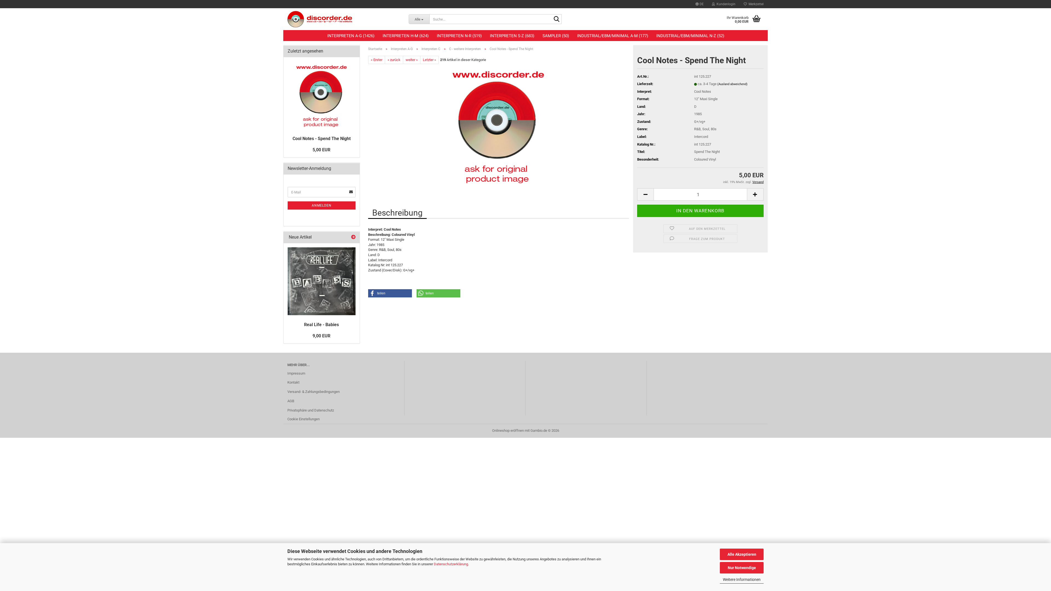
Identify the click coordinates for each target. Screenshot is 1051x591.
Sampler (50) (555, 35)
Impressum (296, 373)
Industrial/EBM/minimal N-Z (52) (690, 35)
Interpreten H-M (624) (406, 35)
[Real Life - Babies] (322, 281)
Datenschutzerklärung (451, 564)
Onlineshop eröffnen (508, 430)
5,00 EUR (321, 149)
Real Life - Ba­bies (321, 324)
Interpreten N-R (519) (459, 35)
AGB (290, 401)
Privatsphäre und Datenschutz (310, 410)
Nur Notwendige (742, 568)
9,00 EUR (321, 335)
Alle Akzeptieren (741, 554)
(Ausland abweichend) (732, 84)
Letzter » (429, 60)
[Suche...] (556, 19)
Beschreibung (397, 213)
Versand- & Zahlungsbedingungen (313, 392)
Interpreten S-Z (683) (512, 35)
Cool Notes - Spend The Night (322, 138)
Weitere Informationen (742, 579)
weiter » (412, 60)
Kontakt (293, 382)
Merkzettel (755, 4)
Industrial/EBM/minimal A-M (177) (612, 35)
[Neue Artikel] (353, 237)
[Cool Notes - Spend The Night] (498, 125)
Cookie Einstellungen (303, 419)
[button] (699, 4)
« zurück (394, 60)
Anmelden (321, 205)
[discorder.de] (343, 19)
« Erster (376, 60)
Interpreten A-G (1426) (350, 35)
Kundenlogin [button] (725, 4)
